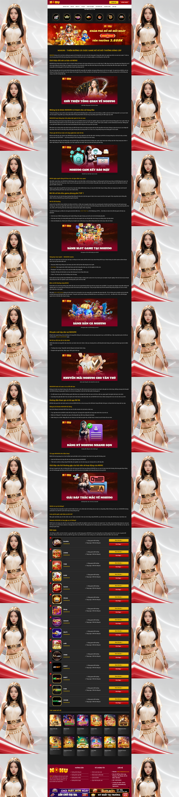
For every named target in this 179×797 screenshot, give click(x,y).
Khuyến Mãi (99, 6)
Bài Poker (53, 267)
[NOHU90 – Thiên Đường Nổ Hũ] (55, 2)
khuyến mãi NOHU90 (61, 337)
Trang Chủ (66, 6)
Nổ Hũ (72, 6)
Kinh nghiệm (90, 6)
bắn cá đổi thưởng (58, 292)
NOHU (51, 776)
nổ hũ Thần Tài (84, 211)
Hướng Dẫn (107, 6)
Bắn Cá (77, 6)
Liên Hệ (114, 6)
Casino (83, 6)
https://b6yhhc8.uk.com (123, 771)
